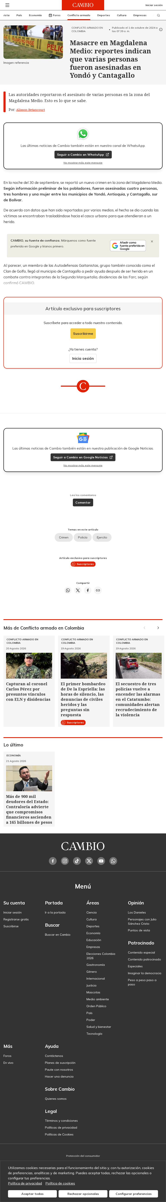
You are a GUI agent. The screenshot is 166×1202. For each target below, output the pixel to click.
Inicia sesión (83, 358)
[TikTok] (77, 861)
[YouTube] (101, 861)
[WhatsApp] (113, 861)
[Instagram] (65, 861)
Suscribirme (83, 333)
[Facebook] (53, 861)
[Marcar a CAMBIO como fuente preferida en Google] (128, 245)
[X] (89, 861)
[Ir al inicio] (83, 5)
